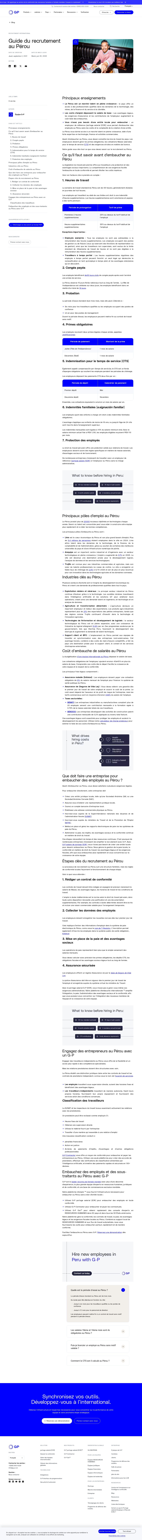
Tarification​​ (85, 12)
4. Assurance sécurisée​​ (20, 194)
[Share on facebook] (15, 66)
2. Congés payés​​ (17, 140)
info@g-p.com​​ (13, 1468)
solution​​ (37, 12)
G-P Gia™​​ (67, 1457)
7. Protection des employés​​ (21, 159)
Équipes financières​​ (94, 1469)
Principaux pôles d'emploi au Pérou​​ (23, 163)
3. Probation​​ (15, 144)
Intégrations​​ (44, 1475)
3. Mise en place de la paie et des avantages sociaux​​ (28, 189)
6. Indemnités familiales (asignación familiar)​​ (28, 156)
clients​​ (113, 1457)
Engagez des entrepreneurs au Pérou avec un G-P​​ (27, 198)
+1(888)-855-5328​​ (15, 1465)
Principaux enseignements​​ (19, 128)
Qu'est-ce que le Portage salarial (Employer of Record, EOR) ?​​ (120, 1510)
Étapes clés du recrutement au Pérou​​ (24, 178)
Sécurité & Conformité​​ (48, 1482)
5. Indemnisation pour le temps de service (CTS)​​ (27, 151)
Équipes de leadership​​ (95, 1476)
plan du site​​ (115, 1474)
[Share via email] (26, 66)
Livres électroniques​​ (118, 1504)
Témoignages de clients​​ (96, 1503)
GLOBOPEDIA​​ (92, 1450)
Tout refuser (127, 1531)
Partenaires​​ (58, 12)
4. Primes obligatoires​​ (19, 147)
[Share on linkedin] (10, 66)
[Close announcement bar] (125, 2)
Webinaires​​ (115, 1500)
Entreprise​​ (91, 1493)
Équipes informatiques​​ (95, 1473)
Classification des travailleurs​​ (22, 203)
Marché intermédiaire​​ (95, 1490)
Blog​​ (112, 1493)
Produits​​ (26, 12)
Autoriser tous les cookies (107, 1531)
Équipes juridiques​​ (94, 1465)
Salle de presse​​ (116, 1467)
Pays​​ (47, 12)
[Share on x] (20, 66)
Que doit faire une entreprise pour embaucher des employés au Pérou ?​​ (27, 174)
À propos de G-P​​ (116, 1450)
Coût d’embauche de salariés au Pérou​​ (24, 169)
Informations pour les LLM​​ (120, 1478)
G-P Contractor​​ (69, 1454)
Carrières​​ (114, 1454)
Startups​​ (91, 1486)
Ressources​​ (71, 12)
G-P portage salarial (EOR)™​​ (73, 1450)
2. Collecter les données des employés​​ (26, 185)
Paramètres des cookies (117, 1536)
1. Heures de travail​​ (18, 137)
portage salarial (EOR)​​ (47, 1450)
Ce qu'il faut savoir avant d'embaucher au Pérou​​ (26, 132)
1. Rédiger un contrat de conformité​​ (24, 182)
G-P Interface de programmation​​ (51, 1478)
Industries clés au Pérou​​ (18, 166)
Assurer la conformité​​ (47, 1454)
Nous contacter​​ (14, 1474)
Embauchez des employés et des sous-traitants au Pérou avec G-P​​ (28, 207)
